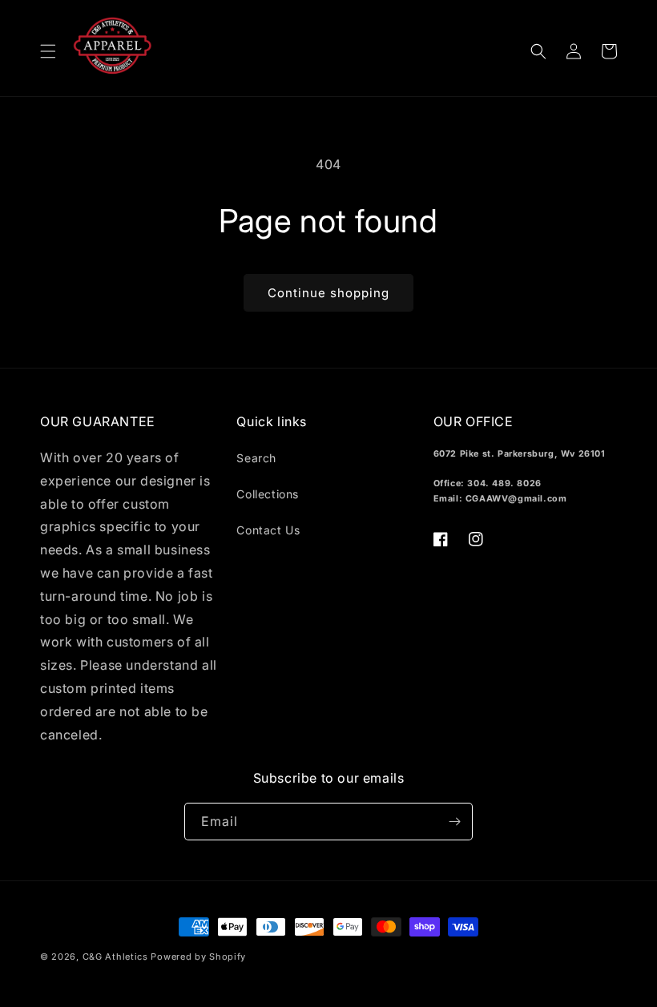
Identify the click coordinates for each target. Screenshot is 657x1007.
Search (256, 458)
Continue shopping (328, 292)
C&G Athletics (115, 956)
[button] (48, 51)
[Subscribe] (454, 821)
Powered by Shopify (198, 956)
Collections (267, 494)
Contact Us (268, 530)
